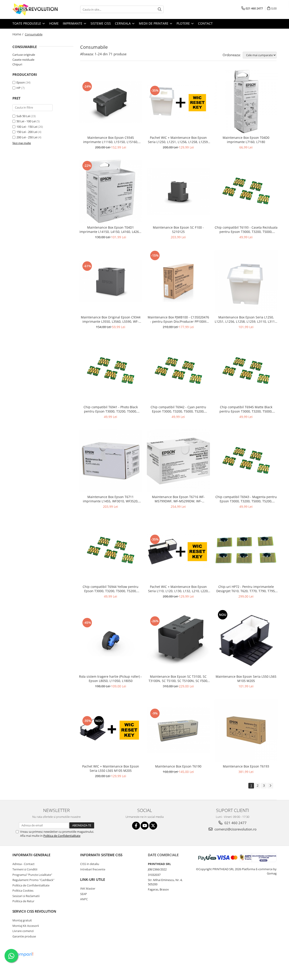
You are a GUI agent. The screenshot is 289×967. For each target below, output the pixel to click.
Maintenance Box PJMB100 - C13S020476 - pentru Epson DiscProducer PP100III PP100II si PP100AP (178, 319)
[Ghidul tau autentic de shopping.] (23, 954)
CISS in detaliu (89, 864)
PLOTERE (184, 23)
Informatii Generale (31, 855)
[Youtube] (145, 826)
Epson (21, 82)
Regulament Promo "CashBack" (33, 880)
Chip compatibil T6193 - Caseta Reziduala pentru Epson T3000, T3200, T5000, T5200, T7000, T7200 (246, 229)
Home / (18, 34)
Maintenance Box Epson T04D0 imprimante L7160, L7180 (246, 139)
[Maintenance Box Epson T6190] (178, 730)
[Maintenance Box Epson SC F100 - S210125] (178, 191)
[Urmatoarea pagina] (270, 785)
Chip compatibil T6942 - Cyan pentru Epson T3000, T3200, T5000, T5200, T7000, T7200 (178, 409)
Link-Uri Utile (92, 879)
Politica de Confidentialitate (61, 836)
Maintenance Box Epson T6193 (246, 766)
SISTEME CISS (101, 23)
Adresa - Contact (23, 864)
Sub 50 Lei (23, 116)
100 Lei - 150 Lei (26, 127)
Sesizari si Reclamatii (26, 896)
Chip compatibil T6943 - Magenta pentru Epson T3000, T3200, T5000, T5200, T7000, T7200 (246, 499)
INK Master (87, 888)
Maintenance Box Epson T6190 (178, 766)
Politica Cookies (22, 890)
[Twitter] (153, 826)
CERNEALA (123, 23)
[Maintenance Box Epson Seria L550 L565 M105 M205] (246, 640)
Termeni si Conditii (24, 869)
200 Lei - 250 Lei (26, 137)
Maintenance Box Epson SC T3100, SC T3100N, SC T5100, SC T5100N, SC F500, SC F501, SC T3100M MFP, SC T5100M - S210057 (178, 678)
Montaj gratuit (22, 920)
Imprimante (73, 23)
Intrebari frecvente (92, 869)
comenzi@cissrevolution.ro (235, 829)
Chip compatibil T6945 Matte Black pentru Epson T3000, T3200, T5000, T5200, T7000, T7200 (246, 409)
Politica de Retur (23, 901)
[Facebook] (136, 826)
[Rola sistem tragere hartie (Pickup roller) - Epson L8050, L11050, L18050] (110, 640)
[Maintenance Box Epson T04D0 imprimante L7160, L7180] (246, 101)
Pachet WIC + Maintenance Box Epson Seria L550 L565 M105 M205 (110, 768)
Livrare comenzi (23, 931)
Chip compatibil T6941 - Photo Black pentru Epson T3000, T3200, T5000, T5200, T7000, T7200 (111, 409)
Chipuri (17, 64)
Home (54, 23)
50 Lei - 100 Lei (26, 121)
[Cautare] (160, 9)
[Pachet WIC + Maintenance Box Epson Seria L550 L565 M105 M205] (110, 730)
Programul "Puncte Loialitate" (32, 875)
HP (18, 88)
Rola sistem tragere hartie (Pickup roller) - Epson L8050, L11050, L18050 (110, 678)
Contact (205, 23)
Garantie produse (24, 936)
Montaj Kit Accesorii (25, 926)
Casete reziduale (23, 60)
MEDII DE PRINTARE (154, 23)
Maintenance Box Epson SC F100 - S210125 (178, 229)
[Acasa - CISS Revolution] (35, 9)
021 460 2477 (235, 823)
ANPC (84, 899)
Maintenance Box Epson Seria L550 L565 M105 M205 (246, 678)
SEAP (83, 894)
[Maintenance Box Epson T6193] (246, 730)
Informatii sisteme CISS (101, 855)
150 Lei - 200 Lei (26, 132)
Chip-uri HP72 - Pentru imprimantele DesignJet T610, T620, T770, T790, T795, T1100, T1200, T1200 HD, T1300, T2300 (246, 588)
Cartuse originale (23, 55)
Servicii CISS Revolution (34, 911)
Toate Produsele (27, 23)
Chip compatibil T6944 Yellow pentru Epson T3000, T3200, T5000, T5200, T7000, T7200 (110, 588)
